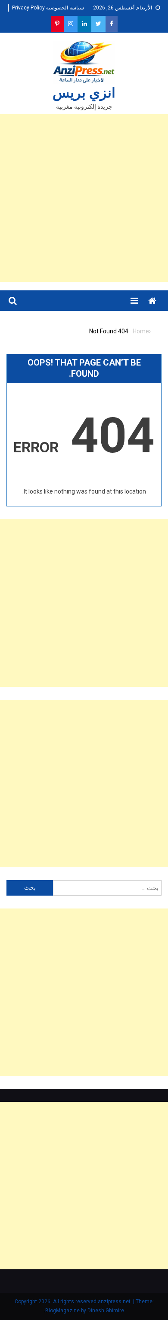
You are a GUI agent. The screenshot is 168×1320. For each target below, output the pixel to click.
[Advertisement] (84, 198)
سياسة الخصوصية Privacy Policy (48, 8)
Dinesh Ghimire (105, 1311)
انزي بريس (84, 93)
